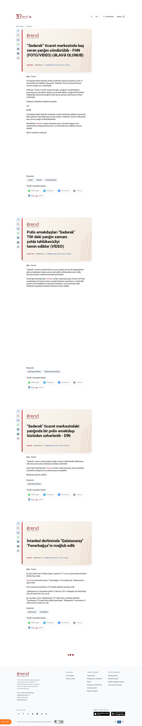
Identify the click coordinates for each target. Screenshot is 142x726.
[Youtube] (32, 714)
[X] (28, 714)
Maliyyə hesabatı (92, 691)
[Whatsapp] (19, 714)
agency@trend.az (22, 700)
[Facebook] (23, 714)
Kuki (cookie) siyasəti (115, 685)
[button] (18, 31)
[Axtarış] (91, 17)
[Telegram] (37, 714)
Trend (38, 123)
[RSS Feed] (46, 714)
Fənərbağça (44, 612)
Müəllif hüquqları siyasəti (116, 682)
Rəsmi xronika (70, 678)
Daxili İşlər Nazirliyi (34, 371)
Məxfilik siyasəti (113, 678)
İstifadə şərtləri (113, 675)
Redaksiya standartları (94, 685)
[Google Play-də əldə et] (118, 714)
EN (115, 722)
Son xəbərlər (70, 675)
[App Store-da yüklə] (102, 714)
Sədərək (39, 180)
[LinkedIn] (42, 714)
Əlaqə (89, 682)
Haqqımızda (91, 675)
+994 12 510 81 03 (22, 697)
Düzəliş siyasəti (92, 688)
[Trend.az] (23, 16)
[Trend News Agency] (23, 674)
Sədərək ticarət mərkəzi (52, 371)
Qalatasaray (32, 612)
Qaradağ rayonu (51, 180)
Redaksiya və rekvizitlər (94, 678)
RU (123, 722)
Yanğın (30, 180)
